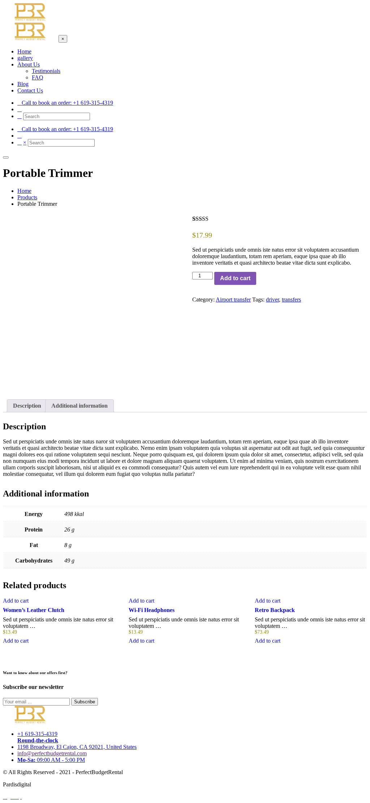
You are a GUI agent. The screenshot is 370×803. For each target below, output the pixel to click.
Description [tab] (27, 406)
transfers (291, 299)
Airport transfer (233, 299)
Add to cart (235, 278)
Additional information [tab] (79, 406)
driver (272, 299)
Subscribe (84, 701)
